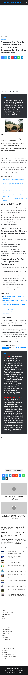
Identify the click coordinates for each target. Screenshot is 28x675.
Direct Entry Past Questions (8, 612)
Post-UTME (4, 641)
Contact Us (13, 672)
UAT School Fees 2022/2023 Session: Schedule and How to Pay (6, 534)
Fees (3, 616)
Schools (3, 660)
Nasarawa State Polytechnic (14, 470)
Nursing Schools (5, 633)
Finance (3, 618)
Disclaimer (19, 672)
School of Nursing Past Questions (9, 656)
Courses (3, 610)
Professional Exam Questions (8, 644)
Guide (3, 620)
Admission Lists (5, 606)
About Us (9, 672)
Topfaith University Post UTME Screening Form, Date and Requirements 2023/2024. (7, 541)
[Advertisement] (14, 21)
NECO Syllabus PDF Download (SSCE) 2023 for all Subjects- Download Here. (20, 541)
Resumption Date (5, 650)
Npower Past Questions (7, 631)
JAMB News (4, 622)
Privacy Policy (10, 670)
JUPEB (3, 625)
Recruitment (4, 646)
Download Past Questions (19, 670)
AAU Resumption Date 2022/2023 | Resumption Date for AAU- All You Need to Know (7, 528)
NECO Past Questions (6, 629)
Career (3, 608)
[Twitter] (7, 475)
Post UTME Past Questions (8, 639)
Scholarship (4, 652)
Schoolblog (7, 36)
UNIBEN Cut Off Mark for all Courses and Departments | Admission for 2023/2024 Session (16, 576)
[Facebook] (3, 475)
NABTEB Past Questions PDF (8, 627)
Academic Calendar (6, 603)
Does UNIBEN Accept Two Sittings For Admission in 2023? (21, 527)
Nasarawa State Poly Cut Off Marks (10, 90)
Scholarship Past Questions (8, 654)
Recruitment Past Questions (8, 648)
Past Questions (5, 637)
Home (3, 36)
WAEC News (4, 663)
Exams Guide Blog (6, 614)
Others (3, 635)
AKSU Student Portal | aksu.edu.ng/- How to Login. (20, 534)
